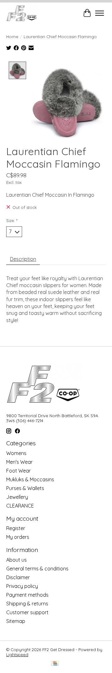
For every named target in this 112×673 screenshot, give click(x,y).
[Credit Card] (55, 664)
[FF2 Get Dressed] (22, 13)
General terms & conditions (37, 568)
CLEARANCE (20, 506)
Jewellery (17, 497)
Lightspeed (17, 654)
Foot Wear (18, 471)
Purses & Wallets (25, 488)
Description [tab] (23, 259)
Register (15, 528)
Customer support (27, 612)
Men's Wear (19, 462)
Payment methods (27, 595)
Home (12, 36)
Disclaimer (18, 577)
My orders (17, 537)
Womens (16, 453)
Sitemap (15, 621)
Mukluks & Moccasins (30, 479)
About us (16, 560)
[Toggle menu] (99, 13)
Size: (11, 220)
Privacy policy (22, 586)
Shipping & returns (27, 603)
